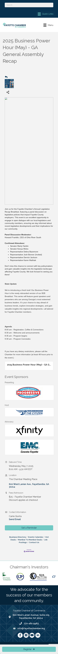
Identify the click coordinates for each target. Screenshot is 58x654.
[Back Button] (6, 77)
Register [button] (27, 649)
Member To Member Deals (30, 540)
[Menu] (45, 14)
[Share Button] (8, 92)
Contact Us (34, 542)
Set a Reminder (29, 528)
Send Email (15, 519)
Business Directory (17, 537)
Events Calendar (35, 537)
